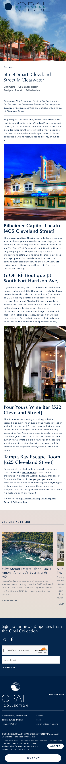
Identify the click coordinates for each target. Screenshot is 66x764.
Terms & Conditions (12, 719)
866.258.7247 (56, 694)
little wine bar (16, 419)
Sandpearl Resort (13, 90)
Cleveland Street (15, 111)
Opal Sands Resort (28, 86)
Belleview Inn (32, 90)
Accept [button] (55, 746)
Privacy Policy (9, 723)
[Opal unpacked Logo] (33, 6)
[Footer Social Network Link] (4, 639)
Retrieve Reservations (46, 723)
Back (11, 67)
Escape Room (29, 472)
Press (38, 719)
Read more (10, 600)
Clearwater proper (13, 107)
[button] (8, 6)
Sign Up (9, 667)
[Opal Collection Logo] (16, 694)
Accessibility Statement (14, 715)
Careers (39, 715)
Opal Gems (9, 86)
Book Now (33, 758)
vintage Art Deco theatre (22, 237)
